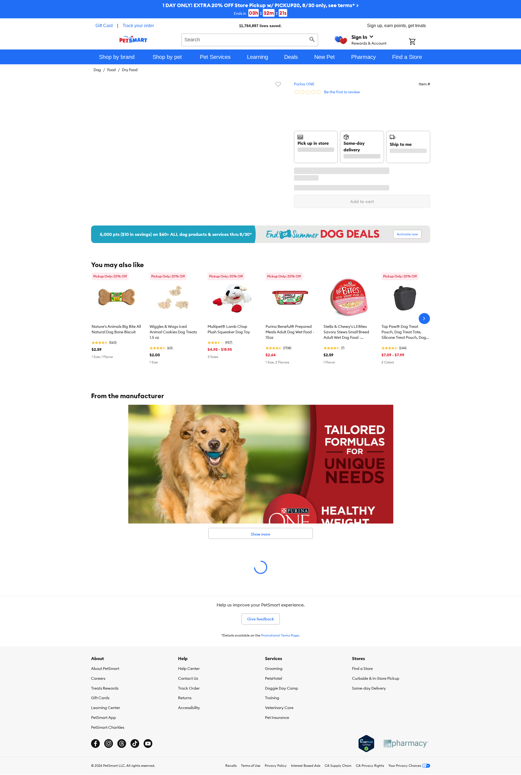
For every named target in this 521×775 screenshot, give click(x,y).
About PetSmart (105, 668)
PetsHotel (273, 678)
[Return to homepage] (133, 39)
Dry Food (130, 69)
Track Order (189, 688)
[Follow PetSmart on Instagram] (108, 743)
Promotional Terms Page (280, 635)
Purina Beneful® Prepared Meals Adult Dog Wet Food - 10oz (290, 332)
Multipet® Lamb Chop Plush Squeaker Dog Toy (229, 329)
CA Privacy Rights (370, 766)
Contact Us (188, 678)
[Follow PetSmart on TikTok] (134, 743)
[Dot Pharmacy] (405, 743)
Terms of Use (250, 766)
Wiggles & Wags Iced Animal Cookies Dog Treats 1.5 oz (173, 332)
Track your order (138, 25)
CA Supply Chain (338, 766)
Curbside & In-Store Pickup (375, 678)
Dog (97, 69)
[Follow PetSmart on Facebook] (95, 743)
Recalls (231, 766)
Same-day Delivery (369, 688)
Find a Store (362, 668)
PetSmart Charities (107, 727)
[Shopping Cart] (419, 42)
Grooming (274, 668)
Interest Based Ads (305, 766)
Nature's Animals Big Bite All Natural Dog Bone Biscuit (116, 329)
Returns (184, 697)
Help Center (189, 668)
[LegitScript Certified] (366, 743)
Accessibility (189, 707)
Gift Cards (100, 697)
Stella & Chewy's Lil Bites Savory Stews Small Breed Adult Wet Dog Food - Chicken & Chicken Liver (346, 332)
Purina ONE (304, 84)
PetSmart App (103, 717)
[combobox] (249, 39)
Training (272, 697)
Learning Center (105, 707)
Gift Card (104, 25)
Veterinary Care (279, 707)
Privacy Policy (276, 766)
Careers (98, 678)
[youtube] (148, 743)
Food (111, 69)
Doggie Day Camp (281, 688)
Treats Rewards (104, 688)
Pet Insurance (277, 717)
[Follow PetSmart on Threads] (121, 743)
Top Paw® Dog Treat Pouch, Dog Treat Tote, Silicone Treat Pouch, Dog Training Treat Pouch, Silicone (404, 332)
